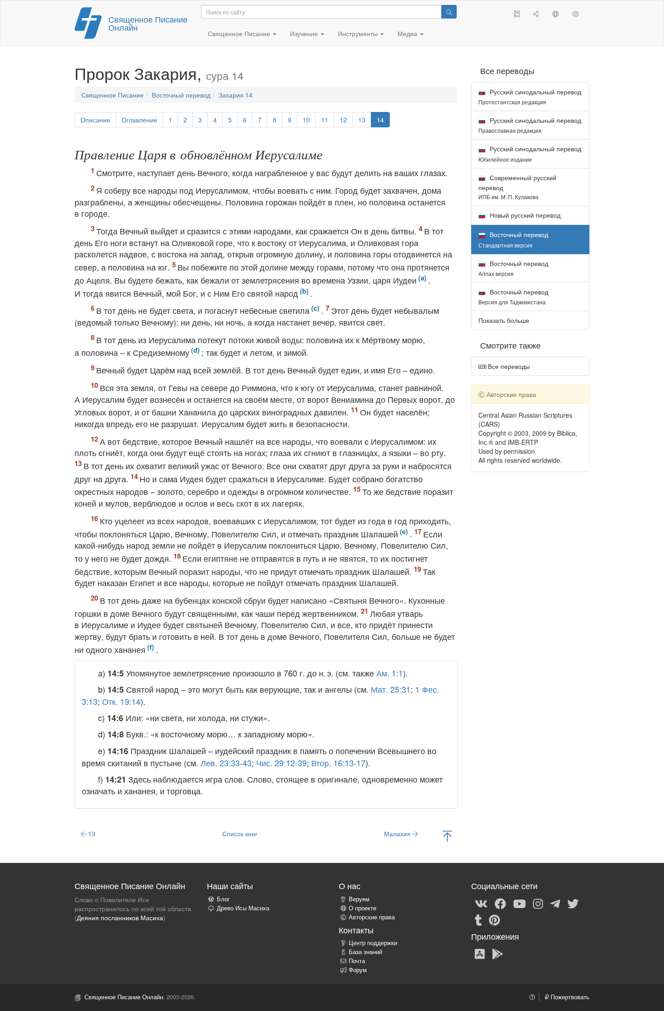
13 (361, 119)
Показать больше (503, 320)
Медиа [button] (408, 33)
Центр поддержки (373, 943)
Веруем (359, 899)
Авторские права (372, 917)
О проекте (362, 908)
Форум (358, 970)
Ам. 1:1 (389, 673)
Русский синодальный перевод (529, 96)
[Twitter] (573, 903)
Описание (95, 119)
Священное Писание (112, 94)
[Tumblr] (478, 919)
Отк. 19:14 (121, 701)
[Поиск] (449, 12)
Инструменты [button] (358, 33)
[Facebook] (500, 903)
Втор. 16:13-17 (338, 763)
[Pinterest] (494, 919)
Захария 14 (236, 94)
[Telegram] (555, 903)
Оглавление (139, 119)
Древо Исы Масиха (243, 908)
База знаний (365, 952)
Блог (223, 899)
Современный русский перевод (517, 186)
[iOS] (480, 954)
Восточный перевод (181, 94)
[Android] (497, 954)
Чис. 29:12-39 (281, 763)
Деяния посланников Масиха (120, 917)
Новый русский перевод (524, 214)
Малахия (398, 833)
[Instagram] (538, 903)
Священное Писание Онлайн (147, 23)
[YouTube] (519, 903)
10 (306, 119)
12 (343, 119)
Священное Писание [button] (240, 33)
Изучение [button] (305, 33)
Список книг (239, 833)
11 (324, 119)
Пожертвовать (569, 997)
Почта (357, 961)
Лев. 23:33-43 (226, 763)
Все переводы (508, 366)
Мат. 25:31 (391, 689)
